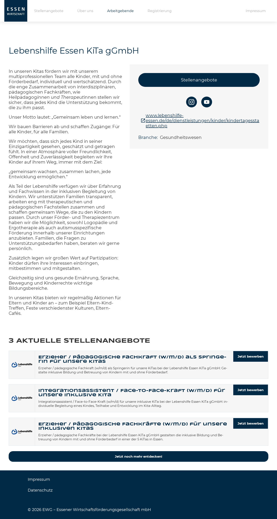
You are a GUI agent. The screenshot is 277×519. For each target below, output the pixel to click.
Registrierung (160, 11)
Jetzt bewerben (251, 356)
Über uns (85, 11)
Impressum (256, 11)
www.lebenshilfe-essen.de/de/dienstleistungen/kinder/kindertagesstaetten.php (202, 120)
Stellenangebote (48, 11)
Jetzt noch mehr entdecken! (138, 456)
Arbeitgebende (120, 11)
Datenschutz (40, 490)
